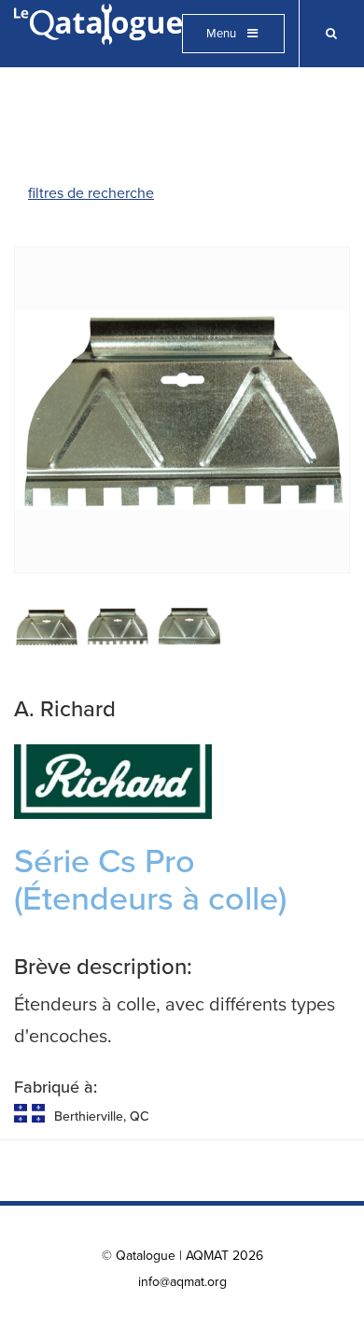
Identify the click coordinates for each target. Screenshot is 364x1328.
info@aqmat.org (182, 1282)
